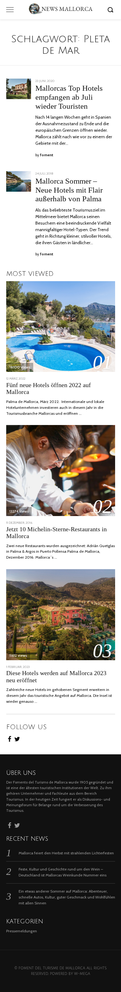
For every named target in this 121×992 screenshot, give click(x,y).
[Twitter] (17, 738)
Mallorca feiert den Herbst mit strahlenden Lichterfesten (66, 853)
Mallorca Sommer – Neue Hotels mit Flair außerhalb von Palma (69, 190)
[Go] (111, 9)
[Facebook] (9, 738)
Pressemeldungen (21, 931)
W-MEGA (82, 974)
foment (46, 155)
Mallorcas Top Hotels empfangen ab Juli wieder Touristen (69, 97)
